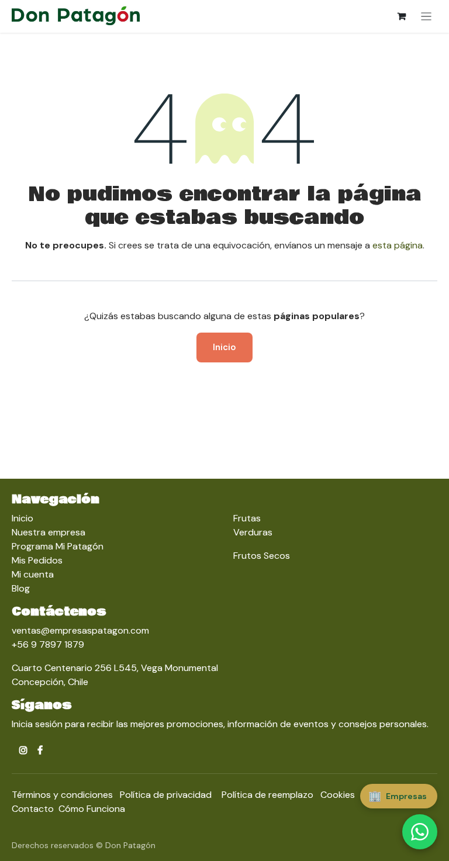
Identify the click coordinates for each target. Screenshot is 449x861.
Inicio (224, 347)
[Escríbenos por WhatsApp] (419, 831)
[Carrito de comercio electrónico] (401, 16)
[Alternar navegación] (426, 16)
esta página (397, 245)
